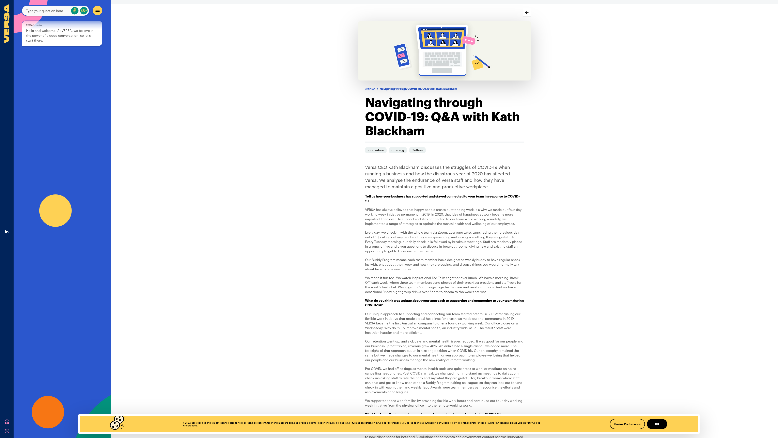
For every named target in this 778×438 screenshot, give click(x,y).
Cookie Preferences (627, 424)
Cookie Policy (449, 422)
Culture (417, 150)
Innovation (376, 150)
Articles (370, 88)
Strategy (397, 150)
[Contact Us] (6, 421)
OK (657, 424)
